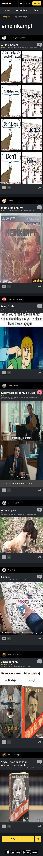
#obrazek (4, 311)
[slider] (10, 633)
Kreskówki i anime (6, 664)
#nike (15, 48)
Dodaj (7, 10)
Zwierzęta (4, 513)
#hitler (11, 210)
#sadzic (27, 48)
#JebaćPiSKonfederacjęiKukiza (30, 397)
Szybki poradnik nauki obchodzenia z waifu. (14, 763)
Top (36, 10)
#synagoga (24, 311)
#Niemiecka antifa (30, 514)
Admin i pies (8, 510)
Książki (5, 577)
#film (10, 580)
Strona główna (6, 17)
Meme (3, 48)
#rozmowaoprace (6, 397)
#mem (29, 768)
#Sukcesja (12, 399)
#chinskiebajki (27, 666)
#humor (9, 311)
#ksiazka (11, 48)
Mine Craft (7, 306)
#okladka (21, 48)
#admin (13, 514)
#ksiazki (15, 580)
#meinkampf (33, 48)
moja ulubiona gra (12, 207)
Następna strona (17, 839)
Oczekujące (21, 10)
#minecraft (16, 210)
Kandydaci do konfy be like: (18, 392)
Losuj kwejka (38, 839)
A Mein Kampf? (10, 44)
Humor (3, 210)
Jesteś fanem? (9, 661)
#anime (19, 666)
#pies (9, 514)
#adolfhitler (32, 311)
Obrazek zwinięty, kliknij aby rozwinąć (20, 483)
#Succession (4, 399)
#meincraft (32, 210)
